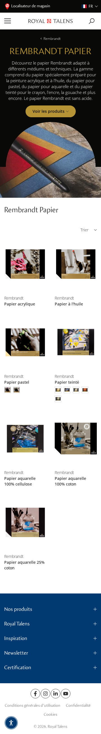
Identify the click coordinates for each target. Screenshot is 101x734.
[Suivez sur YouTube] (65, 693)
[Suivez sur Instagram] (45, 693)
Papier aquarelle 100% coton (70, 481)
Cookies (50, 714)
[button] (90, 6)
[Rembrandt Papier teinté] (76, 342)
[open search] (91, 21)
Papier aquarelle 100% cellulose (20, 481)
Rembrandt (52, 38)
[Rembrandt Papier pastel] (25, 342)
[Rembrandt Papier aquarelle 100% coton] (76, 439)
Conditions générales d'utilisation (32, 705)
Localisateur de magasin (30, 6)
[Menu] (14, 21)
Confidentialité (78, 705)
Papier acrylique (19, 304)
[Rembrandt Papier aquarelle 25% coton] (25, 522)
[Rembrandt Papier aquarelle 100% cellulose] (25, 439)
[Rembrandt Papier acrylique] (25, 264)
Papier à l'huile (69, 304)
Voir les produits (49, 111)
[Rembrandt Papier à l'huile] (76, 264)
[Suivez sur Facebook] (35, 693)
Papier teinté (67, 382)
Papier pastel (16, 382)
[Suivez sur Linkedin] (55, 693)
